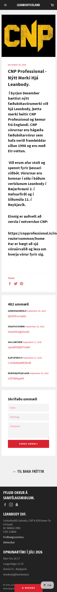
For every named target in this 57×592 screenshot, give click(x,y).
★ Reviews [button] (28, 588)
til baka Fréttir (30, 471)
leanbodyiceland (28, 5)
